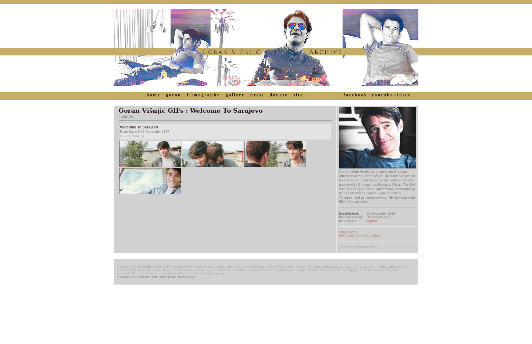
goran (173, 95)
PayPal (371, 221)
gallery (235, 95)
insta (404, 95)
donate (279, 95)
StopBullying (348, 232)
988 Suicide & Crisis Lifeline (359, 235)
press (257, 95)
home (153, 95)
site (298, 95)
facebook (356, 95)
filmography (203, 95)
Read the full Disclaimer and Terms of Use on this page (156, 276)
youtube (382, 95)
